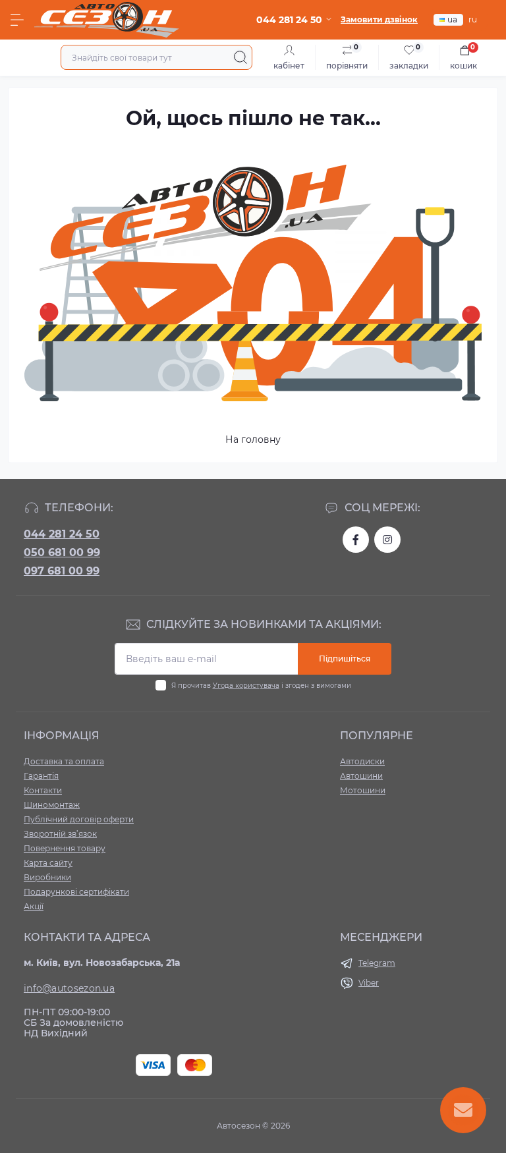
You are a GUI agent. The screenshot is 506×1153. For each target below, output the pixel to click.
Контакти (43, 790)
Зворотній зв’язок (60, 834)
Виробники (47, 877)
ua (452, 19)
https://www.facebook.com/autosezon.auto (356, 539)
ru (472, 19)
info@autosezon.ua (69, 988)
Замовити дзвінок (379, 19)
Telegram (376, 963)
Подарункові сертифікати (76, 892)
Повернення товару (64, 848)
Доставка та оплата (64, 761)
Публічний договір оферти (79, 819)
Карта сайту (48, 863)
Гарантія (41, 776)
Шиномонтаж (52, 805)
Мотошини (362, 790)
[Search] (240, 57)
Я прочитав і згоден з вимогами (261, 685)
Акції (33, 906)
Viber (368, 983)
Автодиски (362, 761)
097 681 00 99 (61, 571)
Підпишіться (344, 658)
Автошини (361, 776)
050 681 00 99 (62, 552)
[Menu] (17, 19)
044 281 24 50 (61, 534)
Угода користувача (246, 685)
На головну (253, 439)
